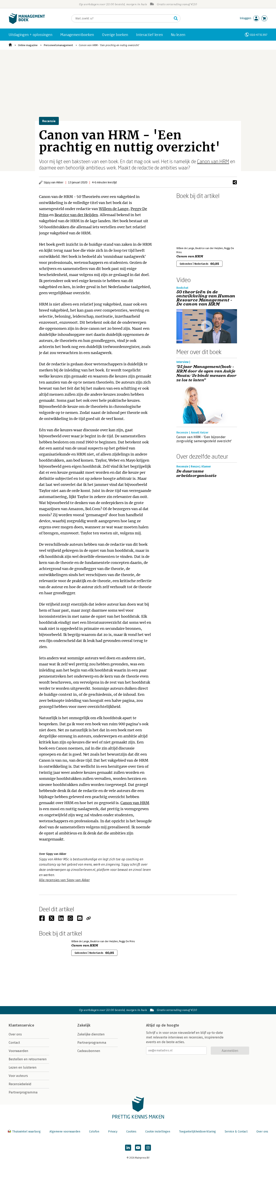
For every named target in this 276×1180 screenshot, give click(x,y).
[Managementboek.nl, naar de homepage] (27, 23)
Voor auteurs (18, 1076)
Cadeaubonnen (88, 1051)
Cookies (131, 1131)
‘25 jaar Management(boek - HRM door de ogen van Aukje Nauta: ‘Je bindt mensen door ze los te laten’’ (206, 373)
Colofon (94, 1131)
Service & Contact (236, 1131)
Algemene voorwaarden (65, 1131)
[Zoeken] (176, 18)
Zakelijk (83, 1025)
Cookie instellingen (157, 1131)
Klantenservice (21, 1025)
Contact (14, 1043)
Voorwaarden (18, 1051)
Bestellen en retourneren (28, 1059)
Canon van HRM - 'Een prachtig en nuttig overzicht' (109, 45)
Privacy (112, 1131)
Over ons (15, 1034)
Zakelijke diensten (91, 1034)
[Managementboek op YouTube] (138, 1148)
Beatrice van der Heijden (76, 215)
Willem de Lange (114, 208)
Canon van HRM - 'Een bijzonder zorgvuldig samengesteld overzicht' (204, 439)
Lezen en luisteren (23, 1067)
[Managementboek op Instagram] (148, 1148)
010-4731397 (258, 34)
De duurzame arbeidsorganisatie (196, 473)
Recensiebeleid (20, 1084)
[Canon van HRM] (190, 222)
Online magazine (28, 45)
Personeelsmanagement (58, 45)
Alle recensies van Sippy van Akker (64, 880)
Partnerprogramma (23, 1092)
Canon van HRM (213, 161)
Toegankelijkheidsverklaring (197, 1131)
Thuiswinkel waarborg (26, 1131)
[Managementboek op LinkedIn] (128, 1148)
